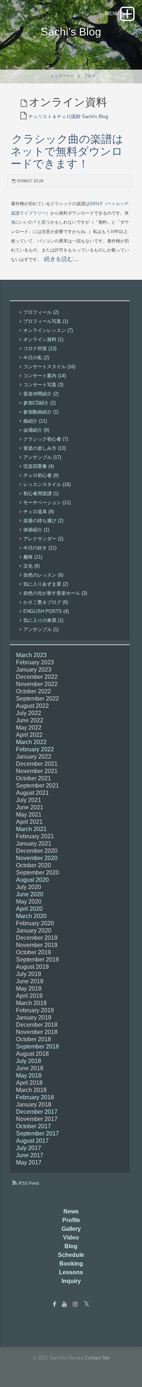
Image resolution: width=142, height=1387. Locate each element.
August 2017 (32, 1141)
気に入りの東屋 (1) (43, 620)
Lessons (71, 1272)
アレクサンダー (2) (43, 538)
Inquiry (71, 1281)
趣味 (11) (32, 557)
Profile (71, 1220)
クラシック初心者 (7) (45, 439)
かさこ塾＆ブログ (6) (45, 602)
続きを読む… (61, 259)
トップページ (62, 76)
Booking (71, 1264)
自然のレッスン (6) (43, 575)
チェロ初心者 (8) (41, 475)
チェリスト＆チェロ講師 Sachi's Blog (68, 116)
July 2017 (28, 1148)
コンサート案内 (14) (44, 375)
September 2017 (37, 1133)
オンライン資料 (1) (43, 339)
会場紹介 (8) (36, 430)
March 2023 (31, 655)
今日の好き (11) (39, 548)
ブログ (90, 76)
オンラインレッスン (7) (48, 330)
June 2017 (29, 1155)
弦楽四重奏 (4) (38, 466)
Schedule (71, 1255)
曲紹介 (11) (35, 421)
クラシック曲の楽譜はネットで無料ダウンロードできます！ (67, 151)
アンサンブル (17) (42, 457)
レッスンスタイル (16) (47, 484)
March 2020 (31, 916)
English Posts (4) (46, 611)
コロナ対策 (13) (39, 348)
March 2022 (31, 742)
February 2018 (35, 1097)
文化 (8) (31, 566)
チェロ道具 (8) (38, 511)
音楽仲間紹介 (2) (41, 393)
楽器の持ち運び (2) (43, 520)
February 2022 (35, 749)
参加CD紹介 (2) (39, 403)
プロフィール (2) (41, 312)
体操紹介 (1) (36, 529)
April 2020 (29, 909)
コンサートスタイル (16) (49, 366)
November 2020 (37, 858)
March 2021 (31, 829)
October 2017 (33, 1126)
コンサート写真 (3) (43, 384)
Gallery (71, 1229)
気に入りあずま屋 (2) (45, 584)
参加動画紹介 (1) (41, 412)
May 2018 (29, 1075)
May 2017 (29, 1162)
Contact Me (97, 1358)
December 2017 (37, 1112)
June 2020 (29, 894)
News (71, 1211)
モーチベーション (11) (47, 502)
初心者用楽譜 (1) (41, 493)
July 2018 (28, 1061)
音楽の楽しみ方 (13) (44, 448)
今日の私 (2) (36, 357)
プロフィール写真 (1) (45, 321)
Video (71, 1237)
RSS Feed (29, 1183)
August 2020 (32, 880)
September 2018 (37, 1046)
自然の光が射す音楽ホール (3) (55, 593)
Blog (71, 1246)
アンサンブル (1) (41, 629)
